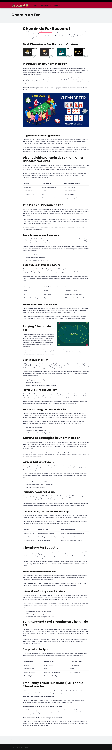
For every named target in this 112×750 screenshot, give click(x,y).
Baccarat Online (15, 18)
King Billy (34, 48)
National (51, 48)
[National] (44, 56)
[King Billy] (27, 56)
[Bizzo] (78, 56)
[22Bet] (61, 56)
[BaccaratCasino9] (19, 5)
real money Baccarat (45, 32)
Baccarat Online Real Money (42, 5)
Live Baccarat (58, 5)
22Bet (67, 48)
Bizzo (84, 48)
